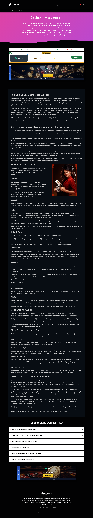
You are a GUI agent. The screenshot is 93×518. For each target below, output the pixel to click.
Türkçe (83, 5)
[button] (46, 72)
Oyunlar (59, 5)
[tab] (46, 429)
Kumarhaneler (43, 5)
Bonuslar (52, 5)
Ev (38, 5)
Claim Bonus (48, 75)
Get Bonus (76, 57)
